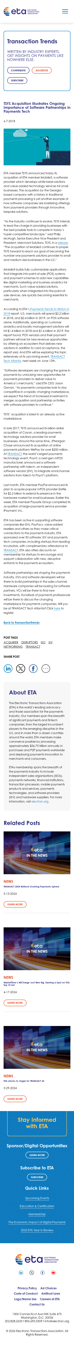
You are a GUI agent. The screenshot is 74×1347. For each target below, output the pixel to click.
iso (43, 642)
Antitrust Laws (50, 1293)
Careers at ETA (50, 1299)
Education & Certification (37, 1206)
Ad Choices (48, 1288)
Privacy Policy (27, 1288)
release (63, 243)
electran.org (39, 801)
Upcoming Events (37, 1198)
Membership (37, 1214)
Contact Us (37, 1304)
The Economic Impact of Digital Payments (37, 1222)
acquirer (11, 642)
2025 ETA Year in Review (37, 1230)
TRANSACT (14, 454)
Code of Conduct (26, 1293)
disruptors (29, 642)
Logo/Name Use (25, 1299)
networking (13, 646)
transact (33, 646)
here (57, 608)
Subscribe (37, 1177)
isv (50, 642)
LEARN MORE (37, 1155)
